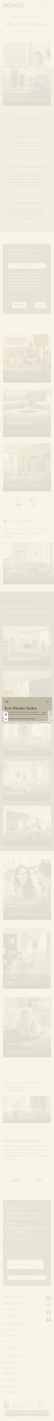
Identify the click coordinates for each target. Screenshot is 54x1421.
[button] (6, 714)
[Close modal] (48, 702)
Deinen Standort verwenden (22, 718)
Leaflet (48, 722)
